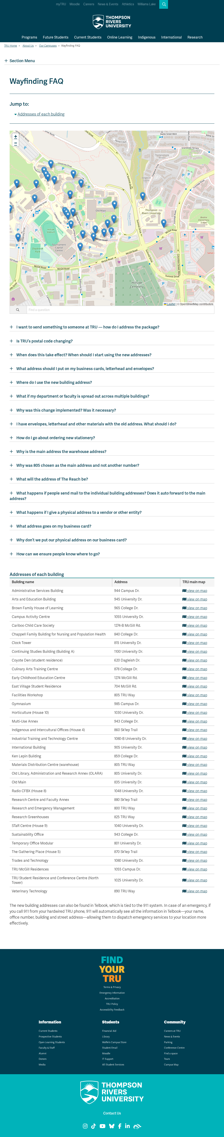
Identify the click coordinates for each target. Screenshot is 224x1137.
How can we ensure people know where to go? (58, 553)
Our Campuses (48, 45)
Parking (168, 1042)
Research (195, 37)
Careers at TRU (172, 1031)
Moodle (75, 4)
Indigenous (147, 37)
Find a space (171, 1053)
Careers (88, 4)
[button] (163, 4)
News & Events (108, 4)
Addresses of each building (41, 114)
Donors (42, 1059)
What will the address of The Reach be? (52, 479)
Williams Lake (147, 4)
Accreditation (112, 998)
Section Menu (22, 60)
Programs (29, 37)
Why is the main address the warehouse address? (61, 451)
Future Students (55, 37)
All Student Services (113, 1064)
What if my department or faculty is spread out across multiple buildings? (82, 396)
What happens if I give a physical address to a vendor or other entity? (79, 512)
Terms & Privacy (112, 987)
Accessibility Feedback (112, 1009)
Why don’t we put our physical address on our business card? (71, 539)
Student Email (109, 1047)
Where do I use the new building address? (54, 382)
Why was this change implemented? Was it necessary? (66, 410)
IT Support (107, 1059)
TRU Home (10, 45)
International (171, 37)
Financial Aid (109, 1031)
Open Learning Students (52, 1042)
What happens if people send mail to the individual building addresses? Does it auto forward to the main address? (107, 496)
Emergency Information (112, 992)
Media (42, 1064)
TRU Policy (112, 1004)
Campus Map (171, 1064)
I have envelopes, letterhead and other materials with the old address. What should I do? (96, 423)
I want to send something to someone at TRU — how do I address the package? (87, 327)
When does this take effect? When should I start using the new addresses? (83, 354)
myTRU (61, 4)
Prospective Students (50, 1036)
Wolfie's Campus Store (114, 1042)
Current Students (88, 37)
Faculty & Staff (47, 1047)
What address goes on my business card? (53, 526)
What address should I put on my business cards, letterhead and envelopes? (85, 368)
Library (106, 1036)
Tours (167, 1059)
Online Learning (119, 37)
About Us (28, 45)
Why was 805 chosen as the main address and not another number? (77, 465)
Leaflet (170, 304)
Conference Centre (174, 1047)
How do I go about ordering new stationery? (55, 437)
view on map (196, 591)
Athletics (128, 4)
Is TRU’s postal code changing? (44, 341)
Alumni (42, 1053)
